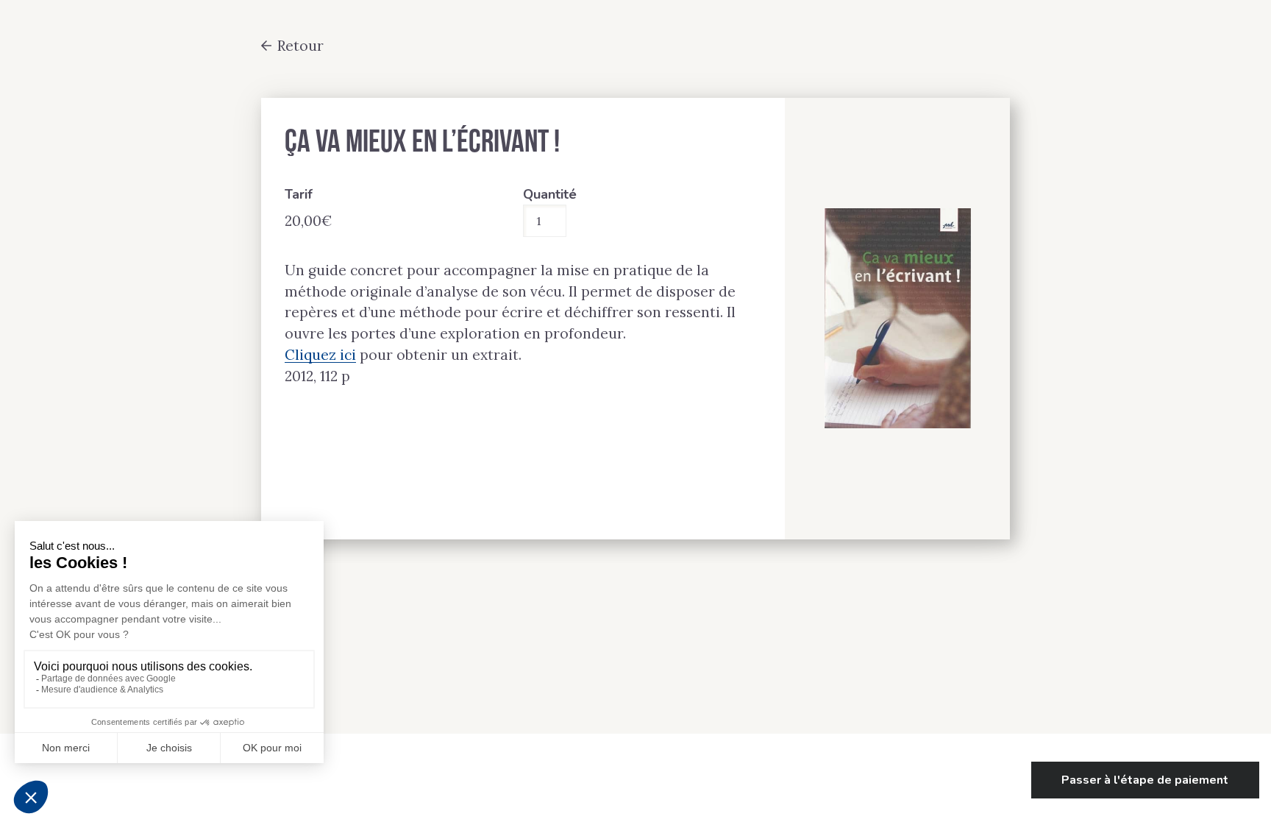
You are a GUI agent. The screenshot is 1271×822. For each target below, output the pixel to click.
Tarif (299, 194)
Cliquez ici (320, 355)
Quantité (550, 194)
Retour (300, 45)
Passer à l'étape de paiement (1144, 780)
